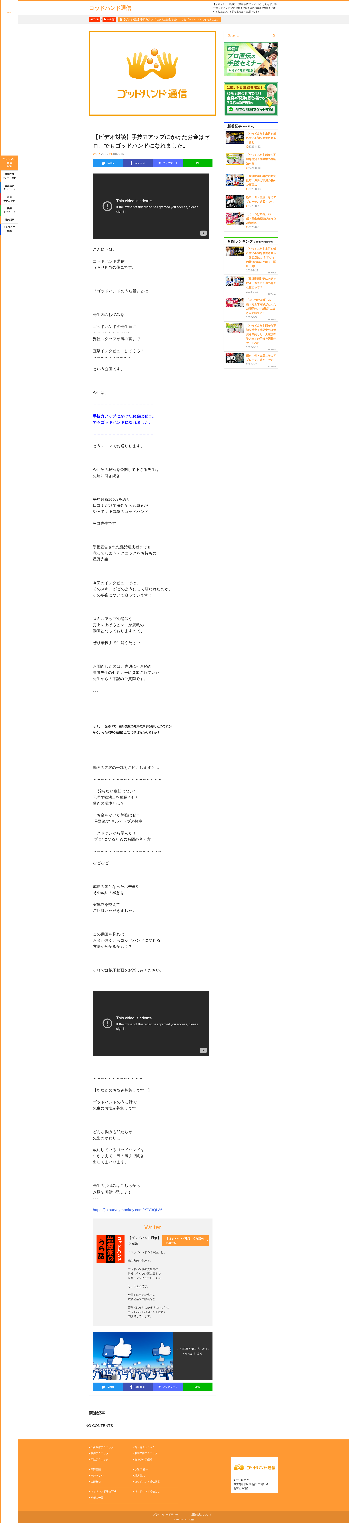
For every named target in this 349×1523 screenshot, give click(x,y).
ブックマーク (168, 163)
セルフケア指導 (9, 229)
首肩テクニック (9, 198)
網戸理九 (140, 1475)
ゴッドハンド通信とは (147, 1491)
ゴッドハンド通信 (110, 8)
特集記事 (9, 219)
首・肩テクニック (145, 1447)
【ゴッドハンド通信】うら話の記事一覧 (185, 1240)
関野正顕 (96, 1469)
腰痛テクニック (9, 210)
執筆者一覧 (97, 1497)
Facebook (139, 163)
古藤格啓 (96, 1481)
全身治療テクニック (9, 187)
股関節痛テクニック (146, 1453)
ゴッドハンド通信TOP (9, 163)
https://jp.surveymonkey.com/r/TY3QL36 (128, 1210)
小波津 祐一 (141, 1469)
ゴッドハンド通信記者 (147, 1481)
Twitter (110, 163)
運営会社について (201, 1514)
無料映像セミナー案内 (9, 176)
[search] (274, 35)
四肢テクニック (100, 1459)
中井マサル (97, 1475)
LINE (197, 163)
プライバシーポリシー (165, 1514)
